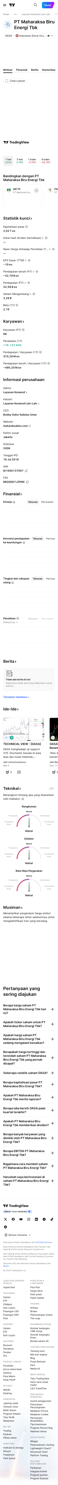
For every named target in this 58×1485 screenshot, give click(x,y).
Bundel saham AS (39, 1341)
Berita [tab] (34, 69)
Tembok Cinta (10, 1406)
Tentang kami (37, 1351)
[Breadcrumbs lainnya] (15, 14)
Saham (6, 1297)
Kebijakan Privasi (39, 1410)
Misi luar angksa (38, 1354)
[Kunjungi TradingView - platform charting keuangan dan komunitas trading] (16, 142)
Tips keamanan (38, 1424)
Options (7, 1372)
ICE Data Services (44, 1242)
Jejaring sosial (10, 1403)
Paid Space (9, 1458)
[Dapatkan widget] (51, 788)
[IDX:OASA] (6, 738)
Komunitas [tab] (48, 69)
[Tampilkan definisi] (26, 226)
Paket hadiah (37, 1297)
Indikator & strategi (13, 1447)
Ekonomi (7, 1345)
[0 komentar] (19, 772)
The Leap (35, 1318)
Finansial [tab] (21, 69)
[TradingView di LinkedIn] (36, 1219)
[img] (48, 35)
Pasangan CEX (11, 1311)
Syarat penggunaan (40, 1401)
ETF (5, 1300)
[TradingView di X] (5, 1219)
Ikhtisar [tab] (7, 69)
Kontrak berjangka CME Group (40, 1329)
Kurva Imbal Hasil (12, 1369)
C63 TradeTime (38, 1388)
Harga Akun (36, 1290)
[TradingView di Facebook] (13, 1219)
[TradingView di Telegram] (44, 1219)
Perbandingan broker (41, 1314)
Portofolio (8, 1365)
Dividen (7, 1352)
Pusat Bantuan (38, 1361)
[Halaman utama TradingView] (12, 5)
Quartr (6, 1266)
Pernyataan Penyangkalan (37, 1406)
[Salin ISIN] (26, 470)
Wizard (7, 1451)
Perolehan (8, 1348)
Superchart (9, 1287)
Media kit (35, 1368)
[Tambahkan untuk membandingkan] (36, 190)
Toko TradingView (39, 1378)
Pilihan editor (10, 1437)
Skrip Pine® (9, 1379)
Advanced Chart (39, 1451)
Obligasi (7, 1304)
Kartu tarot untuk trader (39, 1383)
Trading (7, 1430)
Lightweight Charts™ (41, 1448)
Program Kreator (12, 1413)
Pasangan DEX (11, 1314)
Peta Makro (9, 1376)
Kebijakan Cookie (39, 1414)
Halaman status (38, 1431)
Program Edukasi (39, 1478)
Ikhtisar (34, 1307)
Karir (32, 1365)
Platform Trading (39, 1455)
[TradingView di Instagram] (28, 1219)
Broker (33, 1311)
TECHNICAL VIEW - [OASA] (22, 744)
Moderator (8, 1420)
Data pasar (36, 1294)
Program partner (39, 1474)
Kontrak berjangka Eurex (40, 1336)
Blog (32, 1358)
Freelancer (8, 1454)
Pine (5, 1318)
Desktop (7, 1393)
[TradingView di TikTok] (52, 1219)
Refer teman (9, 1410)
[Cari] (35, 5)
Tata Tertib (9, 1417)
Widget (34, 1441)
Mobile (6, 1389)
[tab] (33, 502)
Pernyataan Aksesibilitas (36, 1419)
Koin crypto (9, 1307)
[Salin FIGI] (27, 482)
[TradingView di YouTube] (21, 1219)
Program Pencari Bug (41, 1427)
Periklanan (35, 1467)
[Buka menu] (4, 5)
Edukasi (7, 1434)
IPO (5, 1355)
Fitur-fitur (35, 1287)
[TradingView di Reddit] (5, 1227)
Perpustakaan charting (42, 1444)
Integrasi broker (38, 1471)
